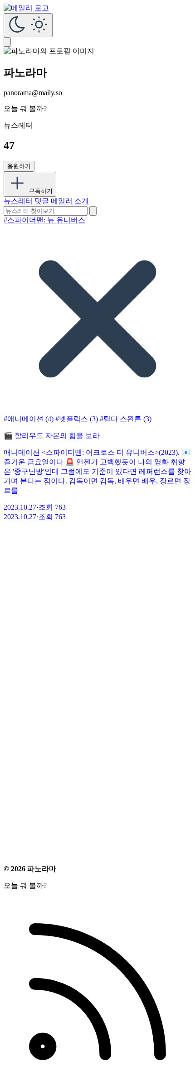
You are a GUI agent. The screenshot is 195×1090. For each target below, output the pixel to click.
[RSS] (97, 1083)
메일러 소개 (70, 201)
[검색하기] (93, 211)
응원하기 (19, 166)
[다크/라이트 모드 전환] (28, 25)
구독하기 (40, 191)
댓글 (41, 201)
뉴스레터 (18, 201)
